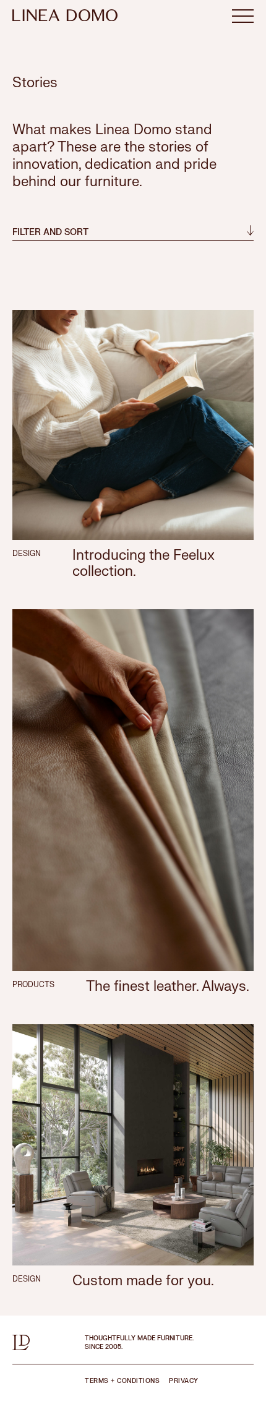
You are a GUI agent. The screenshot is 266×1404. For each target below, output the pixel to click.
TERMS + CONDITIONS (122, 1381)
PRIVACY (184, 1381)
